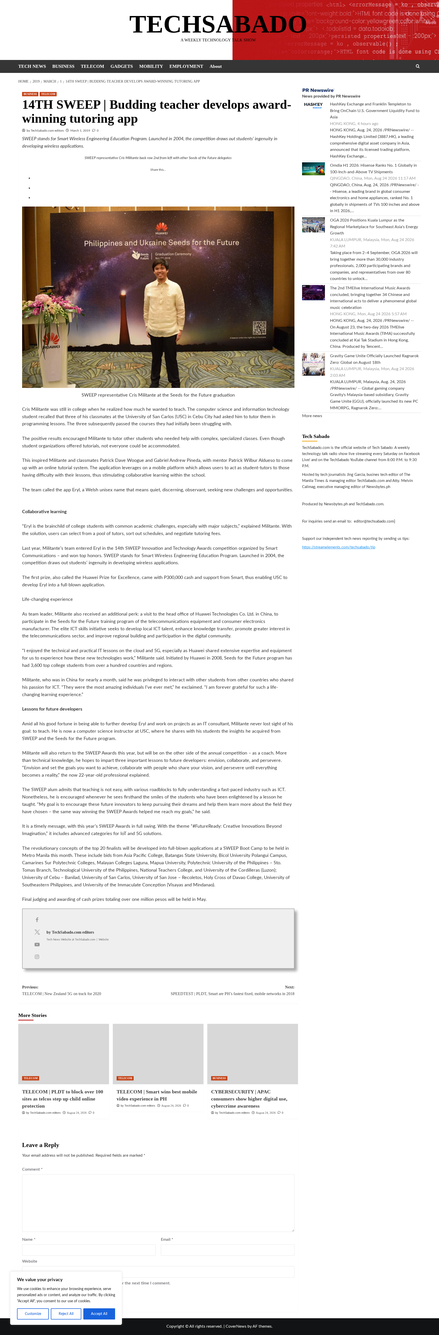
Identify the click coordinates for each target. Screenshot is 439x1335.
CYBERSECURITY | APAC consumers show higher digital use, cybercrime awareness (249, 1099)
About (216, 66)
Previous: (61, 990)
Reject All (66, 1314)
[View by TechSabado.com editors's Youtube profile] (37, 944)
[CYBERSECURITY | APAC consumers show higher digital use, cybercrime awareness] (252, 1054)
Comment (32, 1169)
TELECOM (92, 66)
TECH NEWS (32, 66)
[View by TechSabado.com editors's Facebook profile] (37, 920)
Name (29, 1239)
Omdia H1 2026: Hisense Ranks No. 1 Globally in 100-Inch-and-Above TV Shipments (373, 168)
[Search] (418, 66)
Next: (232, 990)
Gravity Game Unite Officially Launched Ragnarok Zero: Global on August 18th (374, 359)
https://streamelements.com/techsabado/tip (338, 547)
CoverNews (236, 1326)
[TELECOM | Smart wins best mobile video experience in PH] (158, 1054)
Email (167, 1239)
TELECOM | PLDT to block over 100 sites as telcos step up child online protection (62, 1099)
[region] (66, 1298)
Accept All (99, 1314)
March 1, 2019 (80, 130)
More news (312, 416)
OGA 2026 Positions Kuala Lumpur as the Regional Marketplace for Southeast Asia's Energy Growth (374, 226)
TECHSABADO (218, 24)
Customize (33, 1314)
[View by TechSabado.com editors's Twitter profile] (37, 932)
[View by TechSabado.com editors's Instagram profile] (37, 957)
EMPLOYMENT (186, 66)
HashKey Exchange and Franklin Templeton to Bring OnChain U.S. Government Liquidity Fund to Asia (374, 110)
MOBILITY (151, 66)
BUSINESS (63, 66)
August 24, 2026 (77, 1112)
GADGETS (122, 66)
